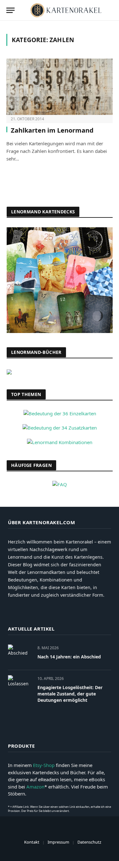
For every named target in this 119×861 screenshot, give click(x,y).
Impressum (58, 842)
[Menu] (10, 10)
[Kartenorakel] (66, 10)
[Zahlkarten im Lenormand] (59, 87)
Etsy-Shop (44, 765)
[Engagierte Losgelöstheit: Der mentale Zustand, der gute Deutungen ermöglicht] (20, 685)
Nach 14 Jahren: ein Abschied (69, 657)
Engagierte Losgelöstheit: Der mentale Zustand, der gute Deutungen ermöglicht (69, 693)
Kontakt (31, 842)
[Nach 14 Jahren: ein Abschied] (20, 654)
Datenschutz (89, 842)
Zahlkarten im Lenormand (52, 130)
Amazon (35, 786)
